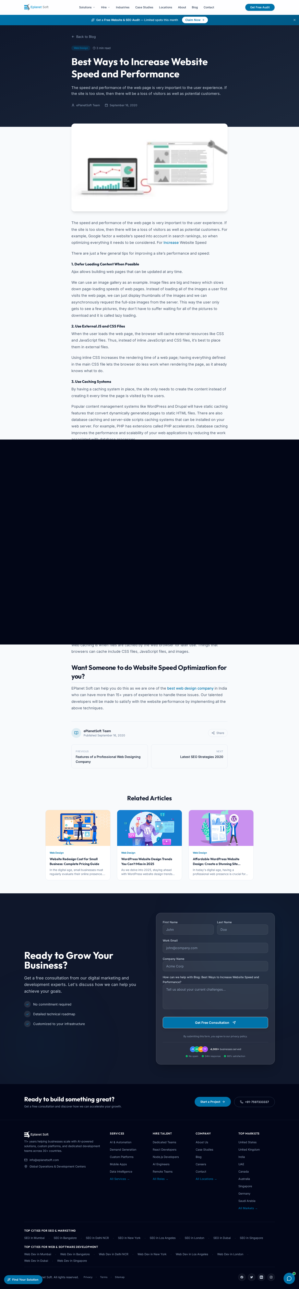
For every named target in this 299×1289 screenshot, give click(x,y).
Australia (244, 1179)
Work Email (170, 940)
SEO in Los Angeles (163, 1238)
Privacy (88, 1277)
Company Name (173, 958)
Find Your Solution (25, 1279)
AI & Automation (120, 1142)
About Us (202, 1142)
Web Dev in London (230, 1254)
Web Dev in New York (152, 1254)
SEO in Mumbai (34, 1238)
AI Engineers (161, 1164)
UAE (241, 1164)
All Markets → (248, 1208)
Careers (201, 1164)
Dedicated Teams (164, 1142)
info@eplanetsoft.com (44, 1160)
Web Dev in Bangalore (75, 1254)
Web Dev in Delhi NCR (113, 1254)
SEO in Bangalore (65, 1238)
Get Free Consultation (212, 1023)
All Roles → (160, 1179)
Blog (195, 7)
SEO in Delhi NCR (97, 1238)
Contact (209, 7)
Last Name (224, 922)
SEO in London (194, 1238)
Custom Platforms (121, 1157)
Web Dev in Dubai (36, 1260)
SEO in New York (129, 1238)
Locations (165, 7)
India (241, 1157)
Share (220, 733)
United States (247, 1142)
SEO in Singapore (251, 1238)
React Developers (164, 1149)
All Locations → (206, 1179)
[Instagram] (271, 1277)
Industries (123, 7)
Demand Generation (123, 1149)
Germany (244, 1193)
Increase (171, 242)
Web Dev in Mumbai (37, 1254)
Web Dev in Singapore (72, 1260)
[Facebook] (242, 1277)
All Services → (120, 1179)
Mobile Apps (118, 1164)
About (182, 7)
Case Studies (144, 7)
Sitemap (119, 1277)
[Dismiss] (294, 20)
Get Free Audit (260, 7)
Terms (103, 1277)
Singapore (245, 1186)
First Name (170, 922)
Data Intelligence (121, 1171)
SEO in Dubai (222, 1238)
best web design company (190, 688)
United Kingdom (249, 1149)
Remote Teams (162, 1171)
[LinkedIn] (261, 1277)
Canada (243, 1171)
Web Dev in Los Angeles (192, 1254)
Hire (104, 7)
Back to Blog (86, 37)
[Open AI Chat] (289, 1278)
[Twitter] (251, 1277)
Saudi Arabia (246, 1200)
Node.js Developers (166, 1157)
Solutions (85, 7)
